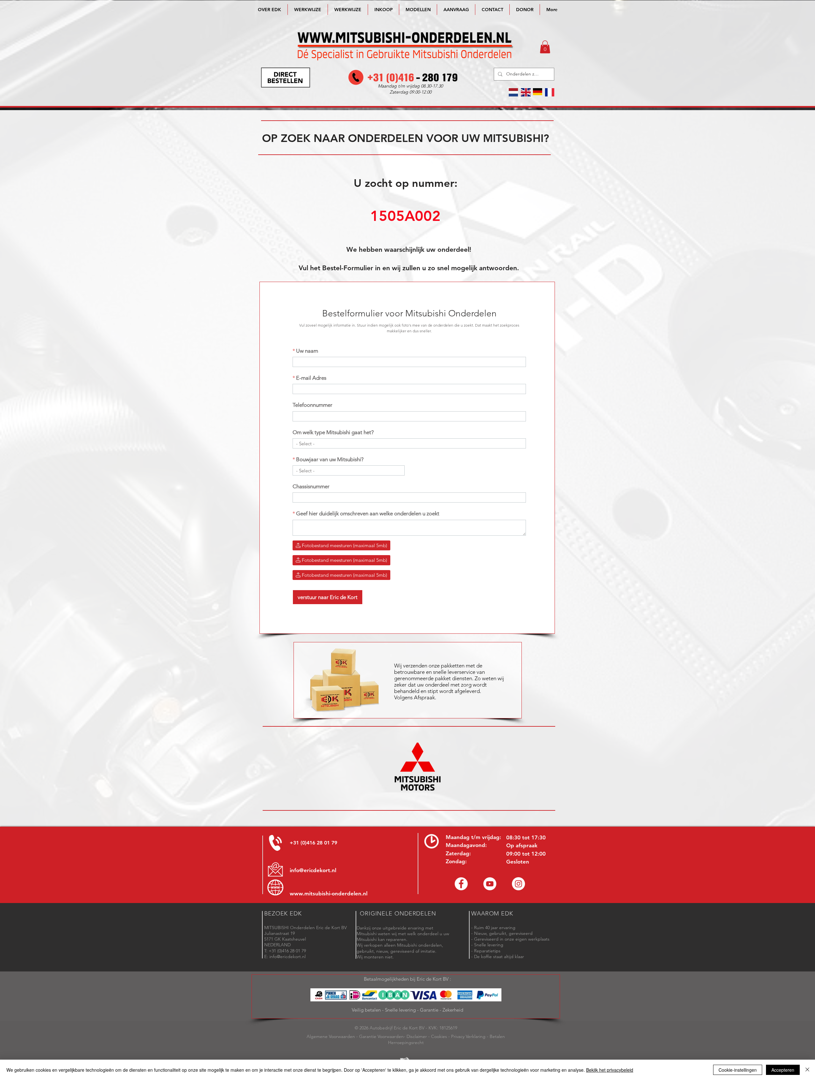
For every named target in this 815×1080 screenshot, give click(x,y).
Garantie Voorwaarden (381, 1036)
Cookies (439, 1036)
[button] (418, 9)
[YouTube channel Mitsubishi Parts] (489, 883)
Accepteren (782, 1070)
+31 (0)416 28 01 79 (313, 843)
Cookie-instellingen (738, 1070)
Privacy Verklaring (468, 1036)
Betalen (497, 1036)
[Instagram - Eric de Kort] (518, 883)
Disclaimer (417, 1036)
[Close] (807, 1070)
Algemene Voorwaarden (331, 1036)
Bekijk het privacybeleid (609, 1070)
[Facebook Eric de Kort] (461, 883)
